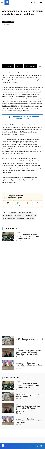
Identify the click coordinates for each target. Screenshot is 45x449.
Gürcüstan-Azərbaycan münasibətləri (13, 218)
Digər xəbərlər (8, 22)
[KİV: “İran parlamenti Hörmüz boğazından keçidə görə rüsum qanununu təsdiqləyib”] (8, 236)
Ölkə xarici (18, 232)
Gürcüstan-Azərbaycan (30, 215)
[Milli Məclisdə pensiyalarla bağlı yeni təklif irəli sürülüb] (8, 340)
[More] (40, 66)
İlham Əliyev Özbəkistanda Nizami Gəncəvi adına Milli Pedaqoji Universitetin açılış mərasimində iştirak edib (28, 353)
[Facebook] (31, 2)
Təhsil (17, 348)
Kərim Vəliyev (30, 218)
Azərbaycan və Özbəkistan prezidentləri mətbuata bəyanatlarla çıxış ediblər (29, 365)
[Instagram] (34, 2)
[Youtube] (41, 2)
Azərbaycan (13, 212)
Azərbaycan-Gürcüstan (25, 212)
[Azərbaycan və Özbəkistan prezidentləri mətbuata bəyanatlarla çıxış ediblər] (8, 365)
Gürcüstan (18, 215)
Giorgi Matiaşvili (7, 215)
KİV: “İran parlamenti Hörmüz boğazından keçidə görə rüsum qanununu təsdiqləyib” (27, 236)
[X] (37, 2)
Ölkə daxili (18, 336)
